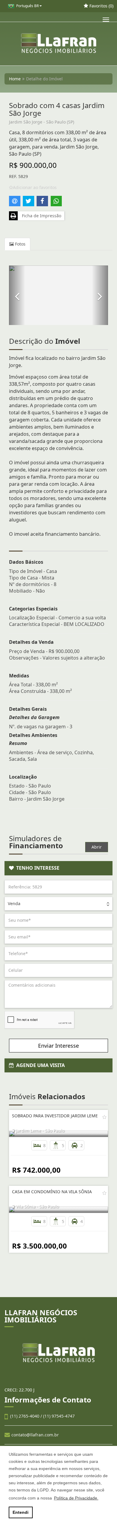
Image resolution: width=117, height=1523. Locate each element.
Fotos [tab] (20, 244)
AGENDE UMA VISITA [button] (39, 1065)
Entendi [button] (20, 1512)
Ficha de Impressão (40, 215)
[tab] (58, 868)
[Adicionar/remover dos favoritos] (104, 1117)
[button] (17, 295)
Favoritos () (100, 6)
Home (15, 79)
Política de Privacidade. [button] (76, 1498)
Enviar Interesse (58, 1045)
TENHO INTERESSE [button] (36, 868)
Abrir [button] (97, 847)
